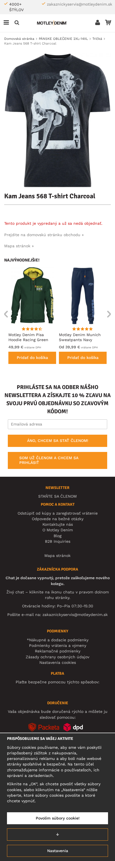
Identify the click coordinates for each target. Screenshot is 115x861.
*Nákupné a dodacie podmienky (57, 640)
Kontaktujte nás (57, 524)
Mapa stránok (57, 555)
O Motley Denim (57, 530)
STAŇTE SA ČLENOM (57, 496)
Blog (57, 536)
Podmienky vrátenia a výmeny (57, 645)
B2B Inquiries (57, 541)
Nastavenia (57, 850)
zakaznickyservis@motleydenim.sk (79, 4)
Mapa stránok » (19, 246)
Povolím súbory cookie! (58, 818)
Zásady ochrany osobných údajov (57, 657)
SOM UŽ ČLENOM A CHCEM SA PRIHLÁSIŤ (48, 460)
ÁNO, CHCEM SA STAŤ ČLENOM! (57, 440)
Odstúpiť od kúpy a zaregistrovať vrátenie (58, 513)
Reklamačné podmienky (57, 651)
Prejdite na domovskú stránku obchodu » (44, 235)
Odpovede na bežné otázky (57, 519)
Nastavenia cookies (57, 662)
